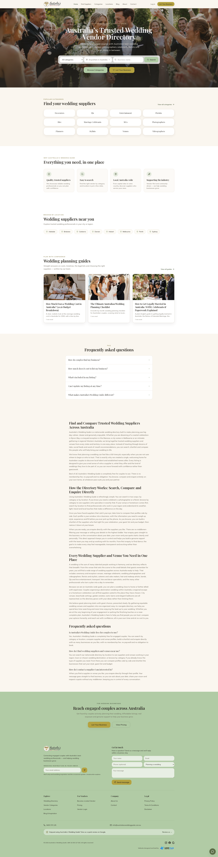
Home (76, 4)
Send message (123, 782)
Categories (98, 4)
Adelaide (52, 232)
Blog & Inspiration (50, 813)
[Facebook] (169, 843)
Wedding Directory (51, 801)
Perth (141, 232)
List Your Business (166, 4)
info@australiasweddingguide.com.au (127, 825)
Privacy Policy (149, 801)
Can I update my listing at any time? (109, 386)
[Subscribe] (84, 770)
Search (153, 60)
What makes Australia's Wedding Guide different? (109, 395)
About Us (114, 801)
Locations (109, 4)
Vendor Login (82, 809)
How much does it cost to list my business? (109, 368)
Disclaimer (148, 809)
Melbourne (126, 232)
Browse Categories (95, 70)
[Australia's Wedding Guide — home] (52, 4)
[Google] (173, 843)
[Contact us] (212, 851)
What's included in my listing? (109, 377)
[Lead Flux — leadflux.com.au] (167, 848)
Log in (153, 4)
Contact (133, 4)
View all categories (165, 104)
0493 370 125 (51, 825)
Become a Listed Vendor (86, 801)
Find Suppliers (86, 4)
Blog (117, 4)
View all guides (166, 269)
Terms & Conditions (151, 805)
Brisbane (67, 232)
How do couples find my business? (109, 360)
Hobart (111, 232)
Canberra (82, 232)
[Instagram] (166, 843)
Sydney (154, 232)
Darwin (97, 232)
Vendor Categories (51, 805)
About (125, 4)
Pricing (79, 805)
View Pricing (121, 725)
